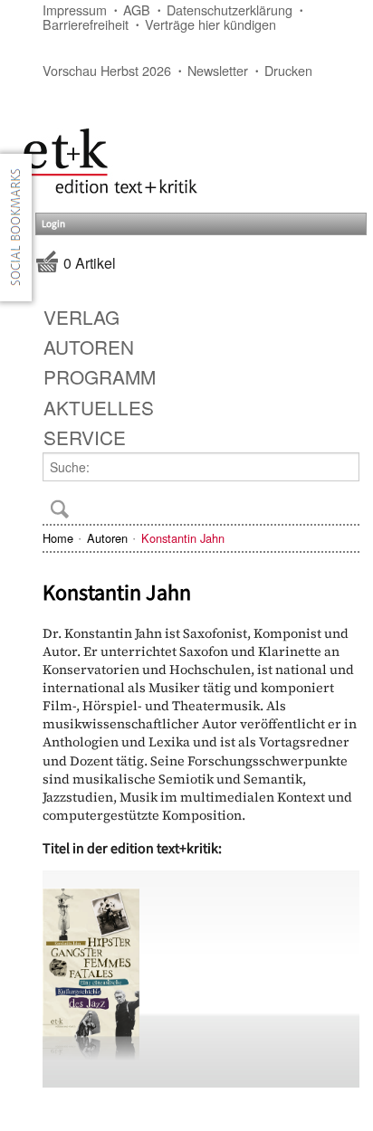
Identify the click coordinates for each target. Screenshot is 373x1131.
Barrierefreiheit (86, 23)
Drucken (288, 70)
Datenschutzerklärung (229, 9)
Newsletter (217, 70)
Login (53, 224)
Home (58, 537)
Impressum (75, 9)
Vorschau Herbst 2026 (107, 70)
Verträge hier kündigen (210, 23)
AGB (136, 9)
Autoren (107, 537)
